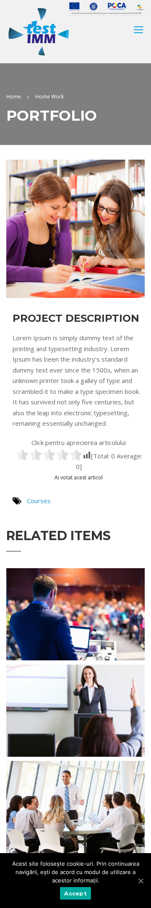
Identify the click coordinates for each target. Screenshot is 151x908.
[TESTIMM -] (38, 31)
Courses (39, 501)
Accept (75, 893)
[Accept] (140, 881)
